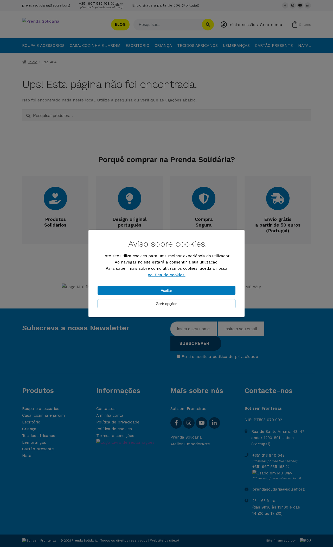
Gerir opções (166, 303)
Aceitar (166, 290)
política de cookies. (166, 275)
